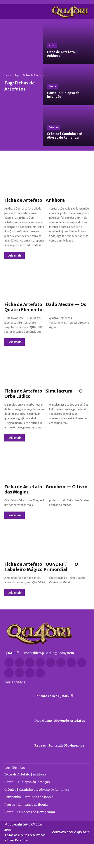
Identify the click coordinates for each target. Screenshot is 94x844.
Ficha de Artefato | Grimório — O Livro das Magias (45, 489)
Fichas (52, 45)
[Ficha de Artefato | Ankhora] (68, 43)
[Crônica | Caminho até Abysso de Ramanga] (68, 125)
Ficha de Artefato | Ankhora (34, 200)
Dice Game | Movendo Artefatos (59, 721)
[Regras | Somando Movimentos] (17, 745)
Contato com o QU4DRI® (53, 696)
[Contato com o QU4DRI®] (17, 696)
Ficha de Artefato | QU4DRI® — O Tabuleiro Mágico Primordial (41, 566)
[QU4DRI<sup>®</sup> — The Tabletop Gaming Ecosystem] (47, 633)
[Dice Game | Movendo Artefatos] (17, 721)
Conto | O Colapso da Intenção (27, 782)
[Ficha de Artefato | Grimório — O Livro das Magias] (47, 463)
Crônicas (53, 127)
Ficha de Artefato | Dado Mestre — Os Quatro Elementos (45, 307)
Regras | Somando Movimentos (59, 745)
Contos (52, 86)
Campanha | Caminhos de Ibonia (29, 797)
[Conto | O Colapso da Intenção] (68, 84)
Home (7, 75)
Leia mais (14, 255)
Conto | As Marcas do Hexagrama (29, 812)
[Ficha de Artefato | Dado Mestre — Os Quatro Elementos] (47, 280)
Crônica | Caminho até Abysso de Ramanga (36, 790)
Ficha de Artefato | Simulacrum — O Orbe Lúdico (43, 393)
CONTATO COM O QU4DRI (71, 832)
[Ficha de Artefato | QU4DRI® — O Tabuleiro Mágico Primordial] (47, 540)
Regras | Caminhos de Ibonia (26, 805)
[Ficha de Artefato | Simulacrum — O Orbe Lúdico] (47, 367)
